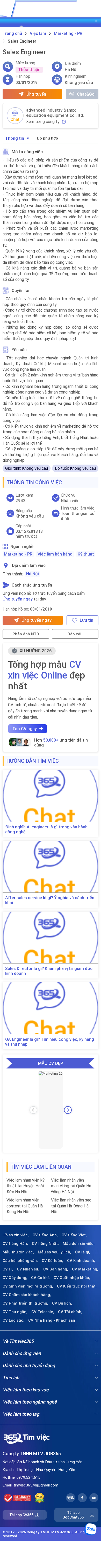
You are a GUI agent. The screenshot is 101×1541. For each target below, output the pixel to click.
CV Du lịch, (62, 1303)
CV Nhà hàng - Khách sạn (51, 1320)
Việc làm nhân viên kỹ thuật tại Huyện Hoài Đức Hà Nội (25, 1185)
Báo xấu (75, 633)
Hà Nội (32, 573)
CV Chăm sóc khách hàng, (27, 1294)
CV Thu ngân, (15, 1311)
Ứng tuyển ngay (18, 599)
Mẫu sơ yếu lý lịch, (54, 1252)
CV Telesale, (42, 1311)
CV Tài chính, (70, 1311)
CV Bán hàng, (55, 1269)
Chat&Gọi (86, 94)
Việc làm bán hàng (55, 554)
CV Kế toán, (52, 1260)
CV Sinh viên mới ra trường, (28, 1286)
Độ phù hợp (47, 138)
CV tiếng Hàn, (15, 1243)
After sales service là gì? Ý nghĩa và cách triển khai (49, 900)
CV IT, (8, 1269)
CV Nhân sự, (28, 1269)
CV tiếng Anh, (45, 1235)
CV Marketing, (85, 1269)
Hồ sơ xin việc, (16, 1235)
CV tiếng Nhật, (45, 1243)
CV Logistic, (13, 1320)
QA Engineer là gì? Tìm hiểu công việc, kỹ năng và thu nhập (49, 1042)
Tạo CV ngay (24, 728)
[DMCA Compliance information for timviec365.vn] (39, 1498)
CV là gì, (82, 1252)
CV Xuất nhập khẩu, (72, 1277)
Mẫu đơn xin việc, (79, 1243)
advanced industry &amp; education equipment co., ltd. (55, 112)
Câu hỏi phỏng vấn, (20, 1260)
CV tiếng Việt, (74, 1235)
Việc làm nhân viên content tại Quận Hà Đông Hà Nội (24, 1205)
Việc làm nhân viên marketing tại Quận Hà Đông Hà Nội (71, 1185)
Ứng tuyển (36, 94)
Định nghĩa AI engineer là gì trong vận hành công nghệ (46, 829)
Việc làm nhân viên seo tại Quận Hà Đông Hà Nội (71, 1205)
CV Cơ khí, (40, 1277)
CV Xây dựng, (15, 1277)
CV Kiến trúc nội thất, (77, 1286)
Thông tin (14, 138)
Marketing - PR (18, 554)
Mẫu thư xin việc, (18, 1252)
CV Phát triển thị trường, (25, 1303)
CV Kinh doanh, (81, 1260)
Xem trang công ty (43, 121)
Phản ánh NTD (25, 633)
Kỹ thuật (86, 554)
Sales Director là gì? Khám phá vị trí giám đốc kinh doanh (48, 971)
